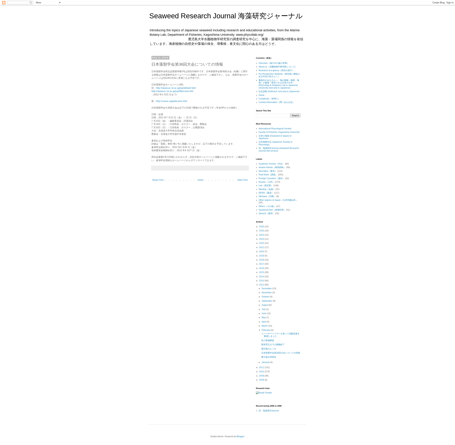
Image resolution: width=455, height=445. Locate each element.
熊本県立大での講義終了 (273, 344)
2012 (262, 285)
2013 (262, 280)
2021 (262, 247)
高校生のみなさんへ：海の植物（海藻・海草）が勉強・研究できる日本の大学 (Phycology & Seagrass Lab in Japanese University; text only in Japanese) (279, 84)
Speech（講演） (267, 213)
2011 (262, 367)
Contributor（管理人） (269, 98)
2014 (262, 276)
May (264, 317)
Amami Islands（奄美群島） (272, 167)
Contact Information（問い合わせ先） (277, 102)
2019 (262, 256)
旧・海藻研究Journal (269, 410)
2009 (262, 376)
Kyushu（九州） (266, 182)
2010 (262, 371)
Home (201, 180)
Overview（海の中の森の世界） (274, 63)
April (264, 321)
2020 (262, 251)
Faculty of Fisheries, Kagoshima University (279, 132)
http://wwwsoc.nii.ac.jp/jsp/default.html (176, 88)
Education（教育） (268, 171)
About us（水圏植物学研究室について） (278, 66)
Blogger (240, 436)
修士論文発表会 (268, 357)
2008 (262, 380)
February (266, 330)
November (267, 292)
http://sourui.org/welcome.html (171, 101)
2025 (262, 230)
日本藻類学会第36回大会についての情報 (280, 353)
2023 (262, 239)
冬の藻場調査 (267, 340)
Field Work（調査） (268, 174)
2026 (262, 226)
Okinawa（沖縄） (267, 196)
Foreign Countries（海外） (272, 178)
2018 (262, 260)
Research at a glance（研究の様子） (276, 70)
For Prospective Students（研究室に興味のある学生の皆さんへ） (279, 75)
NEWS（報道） (266, 193)
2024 (262, 235)
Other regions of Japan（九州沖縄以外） (278, 200)
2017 (262, 264)
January (266, 362)
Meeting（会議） (267, 189)
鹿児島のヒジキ (268, 349)
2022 (262, 243)
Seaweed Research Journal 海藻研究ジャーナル (226, 16)
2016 (262, 268)
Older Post (242, 180)
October (266, 296)
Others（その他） (267, 206)
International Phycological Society (275, 128)
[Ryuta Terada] (264, 392)
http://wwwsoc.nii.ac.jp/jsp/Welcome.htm (172, 91)
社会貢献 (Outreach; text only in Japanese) (279, 91)
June (264, 313)
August (265, 305)
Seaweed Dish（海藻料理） (272, 210)
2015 (262, 272)
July (264, 309)
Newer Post (158, 180)
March (265, 326)
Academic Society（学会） (271, 164)
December (267, 288)
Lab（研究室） (266, 185)
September (267, 301)
